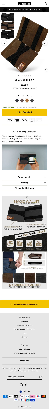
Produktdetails (24, 177)
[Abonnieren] (40, 377)
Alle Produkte (24, 349)
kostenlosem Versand (29, 88)
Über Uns (24, 345)
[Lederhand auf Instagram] (21, 384)
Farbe (24, 96)
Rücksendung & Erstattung (24, 329)
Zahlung (24, 183)
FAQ (24, 333)
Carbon (32, 100)
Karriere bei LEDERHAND (24, 353)
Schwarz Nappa (17, 100)
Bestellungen (24, 317)
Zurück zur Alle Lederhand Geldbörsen (26, 304)
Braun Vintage (27, 100)
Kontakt (24, 337)
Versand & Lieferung (24, 188)
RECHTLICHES (24, 361)
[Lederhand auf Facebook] (25, 384)
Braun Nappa (22, 100)
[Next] (44, 10)
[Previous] (5, 10)
